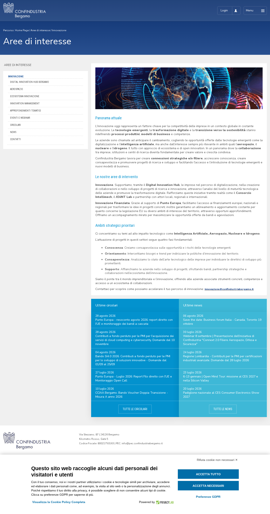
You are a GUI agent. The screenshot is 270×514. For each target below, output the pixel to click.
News (13, 132)
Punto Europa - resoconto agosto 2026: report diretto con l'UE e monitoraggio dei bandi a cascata (134, 322)
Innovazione (59, 30)
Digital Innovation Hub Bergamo (29, 82)
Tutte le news (222, 409)
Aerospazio (16, 89)
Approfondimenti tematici (25, 110)
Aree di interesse (40, 30)
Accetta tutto (208, 474)
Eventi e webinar (20, 117)
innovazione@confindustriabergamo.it (229, 289)
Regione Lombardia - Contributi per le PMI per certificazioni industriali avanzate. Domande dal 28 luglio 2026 (222, 358)
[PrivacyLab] (164, 502)
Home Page (22, 30)
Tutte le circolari (135, 409)
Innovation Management (25, 103)
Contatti (15, 139)
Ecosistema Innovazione (24, 96)
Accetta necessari (208, 485)
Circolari (15, 124)
